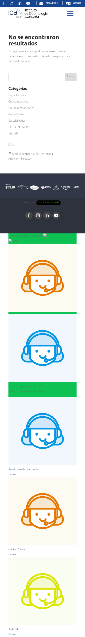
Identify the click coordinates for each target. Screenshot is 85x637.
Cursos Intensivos (18, 101)
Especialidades (16, 120)
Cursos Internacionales (21, 108)
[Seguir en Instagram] (11, 3)
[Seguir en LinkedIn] (20, 3)
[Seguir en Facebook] (3, 3)
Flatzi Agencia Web (48, 202)
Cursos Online (16, 114)
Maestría (13, 133)
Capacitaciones (17, 95)
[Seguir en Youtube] (28, 3)
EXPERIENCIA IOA (18, 127)
